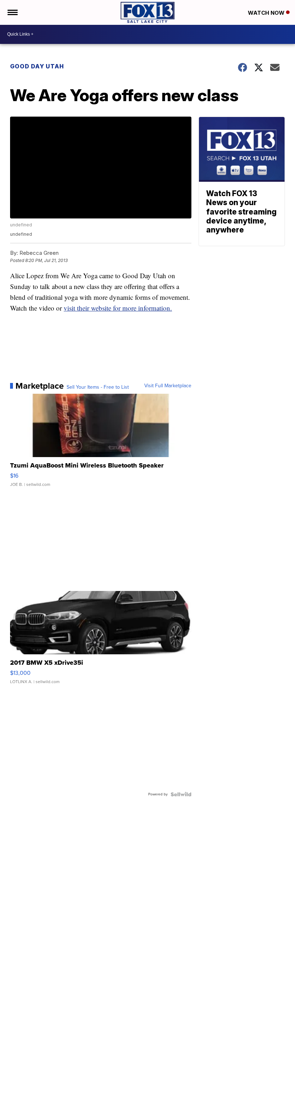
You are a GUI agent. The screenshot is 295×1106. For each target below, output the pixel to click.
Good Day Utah (37, 66)
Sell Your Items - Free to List (98, 387)
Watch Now (267, 12)
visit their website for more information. (118, 307)
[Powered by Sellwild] (181, 794)
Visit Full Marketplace (167, 385)
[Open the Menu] (12, 12)
